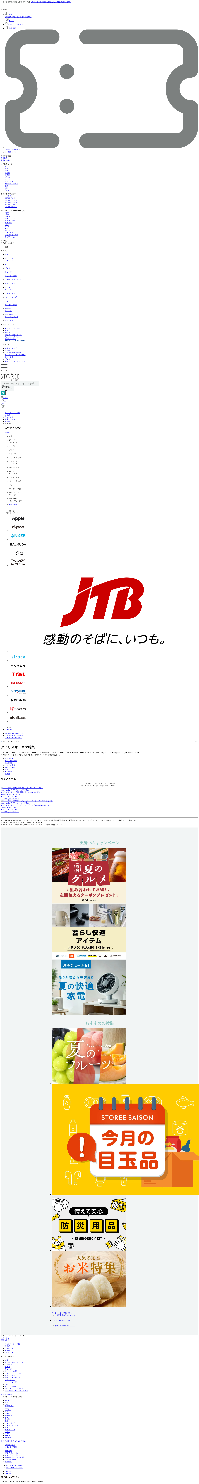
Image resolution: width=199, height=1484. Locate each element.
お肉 (6, 186)
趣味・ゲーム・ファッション (16, 361)
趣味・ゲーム (10, 1375)
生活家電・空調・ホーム (14, 353)
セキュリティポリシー (13, 1455)
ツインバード (10, 233)
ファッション (10, 1380)
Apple (7, 190)
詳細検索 (6, 388)
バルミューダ (10, 218)
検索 (3, 393)
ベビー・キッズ (11, 1382)
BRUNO (8, 216)
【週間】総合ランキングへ (65, 1315)
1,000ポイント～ (11, 198)
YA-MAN (8, 1415)
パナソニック (10, 220)
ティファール (10, 237)
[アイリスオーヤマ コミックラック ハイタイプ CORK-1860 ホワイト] (27, 801)
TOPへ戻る (5, 1338)
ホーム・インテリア (12, 1378)
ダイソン (8, 223)
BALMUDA (9, 1406)
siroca (7, 1413)
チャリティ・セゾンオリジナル (16, 1391)
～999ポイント (10, 196)
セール (7, 166)
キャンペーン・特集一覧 (14, 735)
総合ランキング (11, 348)
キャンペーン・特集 (12, 328)
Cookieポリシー (10, 1459)
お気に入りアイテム (15, 24)
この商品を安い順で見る (10, 799)
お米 (6, 168)
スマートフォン (16, 1336)
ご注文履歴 (12, 28)
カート (11, 21)
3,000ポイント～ (11, 202)
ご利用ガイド (11, 152)
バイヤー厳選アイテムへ (62, 1320)
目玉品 (7, 415)
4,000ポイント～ (11, 204)
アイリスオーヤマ (11, 235)
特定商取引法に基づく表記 (15, 1457)
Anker (7, 214)
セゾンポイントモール (14, 1468)
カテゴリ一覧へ (6, 1394)
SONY (7, 228)
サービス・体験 (11, 1386)
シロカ (7, 230)
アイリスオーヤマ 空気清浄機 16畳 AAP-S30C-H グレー (21, 792)
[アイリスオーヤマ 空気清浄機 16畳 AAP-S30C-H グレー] (22, 788)
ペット (7, 1384)
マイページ (9, 729)
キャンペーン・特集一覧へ (62, 1313)
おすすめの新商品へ (65, 1326)
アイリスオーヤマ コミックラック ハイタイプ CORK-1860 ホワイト (26, 805)
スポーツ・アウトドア (13, 1373)
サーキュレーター (11, 184)
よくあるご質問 (11, 1447)
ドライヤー (9, 181)
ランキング (9, 417)
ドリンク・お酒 (11, 1371)
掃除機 (7, 173)
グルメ (7, 359)
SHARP (7, 1419)
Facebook (8, 1473)
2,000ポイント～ (11, 200)
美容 (6, 171)
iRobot (7, 1434)
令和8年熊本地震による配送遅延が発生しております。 (51, 2)
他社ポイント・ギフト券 (14, 1388)
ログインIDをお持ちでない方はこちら (15, 1441)
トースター (9, 179)
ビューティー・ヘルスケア (15, 1362)
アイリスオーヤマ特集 (13, 738)
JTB (6, 1411)
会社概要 (8, 1462)
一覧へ (7, 432)
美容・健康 (9, 357)
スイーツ (8, 1369)
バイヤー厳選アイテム (13, 335)
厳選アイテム (10, 419)
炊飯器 (7, 175)
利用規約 (8, 1451)
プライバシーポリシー (13, 1453)
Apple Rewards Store (12, 337)
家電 (6, 1360)
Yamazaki (8, 1437)
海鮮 (6, 188)
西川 (6, 1427)
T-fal (6, 1417)
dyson (7, 1402)
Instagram (8, 1471)
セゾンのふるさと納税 (14, 1465)
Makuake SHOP (10, 339)
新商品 (7, 333)
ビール (7, 177)
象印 (6, 1421)
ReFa (6, 225)
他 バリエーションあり (9, 796)
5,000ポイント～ (11, 207)
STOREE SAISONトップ (14, 733)
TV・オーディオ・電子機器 (15, 355)
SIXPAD (8, 227)
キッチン (8, 350)
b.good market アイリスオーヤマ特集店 (15, 790)
